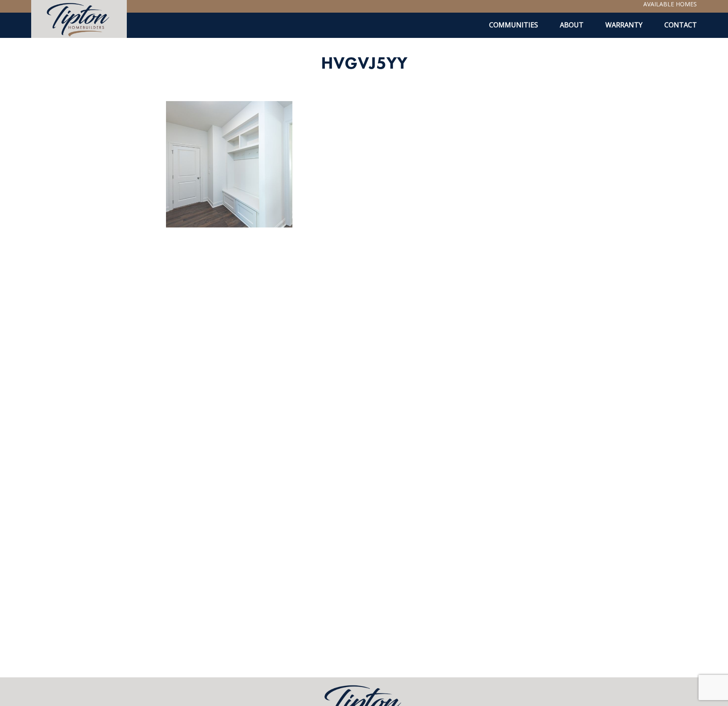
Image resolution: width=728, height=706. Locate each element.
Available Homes (670, 4)
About (571, 24)
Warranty (623, 24)
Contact (680, 24)
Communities (513, 24)
